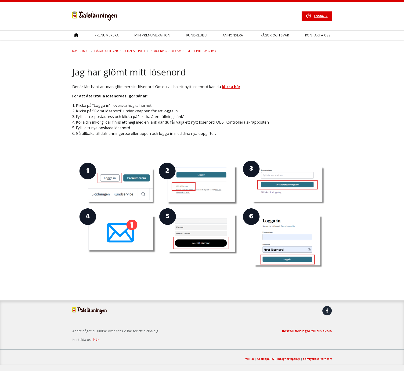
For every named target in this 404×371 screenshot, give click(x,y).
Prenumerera (106, 35)
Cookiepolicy (265, 358)
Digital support (134, 51)
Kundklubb (196, 35)
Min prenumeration (152, 35)
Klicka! (176, 51)
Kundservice (80, 51)
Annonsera (233, 35)
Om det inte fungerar (200, 51)
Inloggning (158, 51)
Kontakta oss (317, 35)
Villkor (249, 358)
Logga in (321, 16)
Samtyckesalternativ (317, 358)
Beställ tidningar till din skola (307, 331)
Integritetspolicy (288, 358)
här (96, 339)
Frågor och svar (274, 35)
